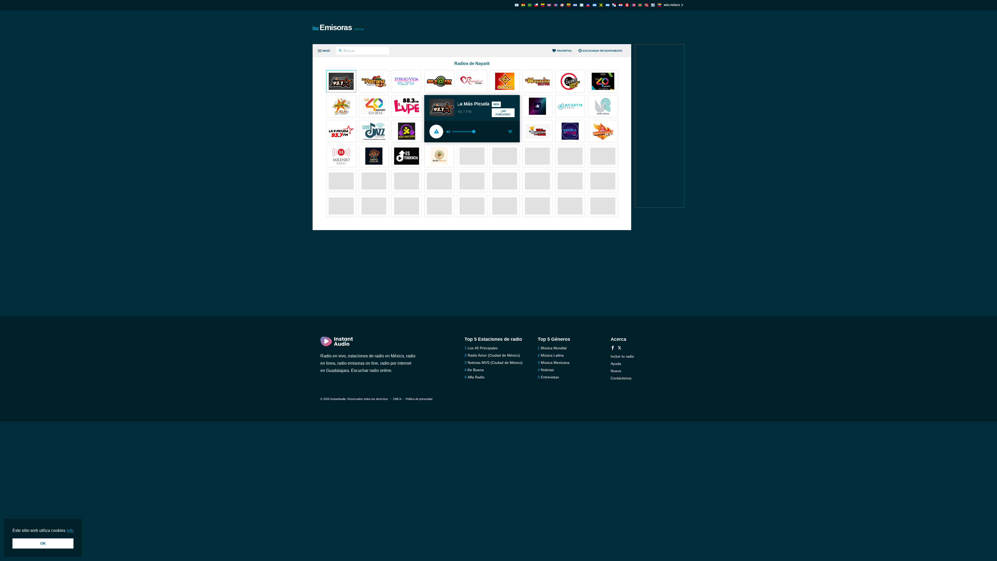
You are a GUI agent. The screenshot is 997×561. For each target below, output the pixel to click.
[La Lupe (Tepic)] (406, 107)
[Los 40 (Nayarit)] (602, 82)
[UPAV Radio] (602, 107)
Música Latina (552, 355)
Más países (672, 5)
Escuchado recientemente (602, 50)
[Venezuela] (659, 5)
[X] (619, 348)
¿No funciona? (503, 113)
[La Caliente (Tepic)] (570, 82)
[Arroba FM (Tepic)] (439, 82)
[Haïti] (588, 5)
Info (70, 530)
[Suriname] (640, 5)
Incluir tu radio (622, 356)
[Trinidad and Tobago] (646, 5)
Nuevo (616, 371)
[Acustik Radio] (570, 107)
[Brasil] (529, 5)
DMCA (397, 398)
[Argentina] (516, 5)
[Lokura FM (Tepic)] (537, 107)
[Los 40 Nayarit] (373, 107)
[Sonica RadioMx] (570, 132)
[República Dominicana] (562, 5)
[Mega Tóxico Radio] (406, 132)
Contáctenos (621, 378)
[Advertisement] (557, 27)
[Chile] (536, 5)
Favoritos (564, 50)
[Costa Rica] (549, 5)
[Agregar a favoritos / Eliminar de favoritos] (510, 132)
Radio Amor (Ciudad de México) (494, 355)
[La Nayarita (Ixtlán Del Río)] (504, 82)
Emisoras (342, 27)
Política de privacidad (419, 398)
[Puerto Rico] (633, 5)
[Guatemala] (581, 5)
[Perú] (627, 5)
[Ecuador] (568, 5)
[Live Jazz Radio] (373, 132)
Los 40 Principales (483, 348)
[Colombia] (542, 5)
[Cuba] (555, 5)
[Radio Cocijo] (373, 157)
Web (496, 104)
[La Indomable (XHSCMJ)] (602, 132)
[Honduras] (594, 5)
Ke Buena (476, 370)
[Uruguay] (653, 5)
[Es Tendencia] (406, 157)
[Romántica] (472, 82)
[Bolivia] (523, 5)
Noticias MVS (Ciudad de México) (495, 362)
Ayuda (616, 364)
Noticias (547, 370)
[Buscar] (340, 51)
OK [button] (43, 543)
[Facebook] (613, 348)
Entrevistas (550, 377)
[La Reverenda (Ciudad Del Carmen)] (537, 132)
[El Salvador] (575, 5)
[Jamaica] (601, 5)
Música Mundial (554, 348)
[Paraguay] (620, 5)
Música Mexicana (555, 362)
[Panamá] (614, 5)
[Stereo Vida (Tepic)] (406, 82)
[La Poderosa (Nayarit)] (341, 107)
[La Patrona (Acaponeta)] (373, 82)
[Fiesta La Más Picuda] (341, 82)
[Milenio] (341, 157)
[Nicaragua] (607, 5)
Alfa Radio (476, 377)
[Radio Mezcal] (439, 157)
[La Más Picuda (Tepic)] (341, 132)
